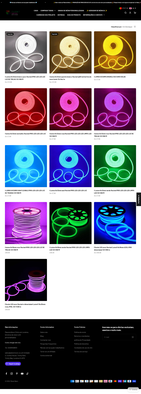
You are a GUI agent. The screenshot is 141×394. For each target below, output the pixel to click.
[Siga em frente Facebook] (6, 373)
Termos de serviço (81, 351)
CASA (36, 10)
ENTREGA (61, 15)
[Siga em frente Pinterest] (16, 373)
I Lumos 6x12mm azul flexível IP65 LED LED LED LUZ (68, 190)
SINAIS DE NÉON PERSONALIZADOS (71, 10)
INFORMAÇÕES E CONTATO (92, 15)
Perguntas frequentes (48, 344)
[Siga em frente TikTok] (27, 373)
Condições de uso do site (83, 348)
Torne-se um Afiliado (47, 351)
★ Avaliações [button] (139, 199)
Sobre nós (44, 332)
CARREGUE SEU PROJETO (45, 15)
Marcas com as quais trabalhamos (52, 348)
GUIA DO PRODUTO (74, 15)
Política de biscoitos (81, 344)
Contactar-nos (45, 340)
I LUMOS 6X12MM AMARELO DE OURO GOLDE (110, 77)
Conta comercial (46, 355)
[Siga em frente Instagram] (11, 373)
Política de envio (80, 332)
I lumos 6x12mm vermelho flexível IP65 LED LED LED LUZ (25, 134)
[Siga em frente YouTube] (22, 373)
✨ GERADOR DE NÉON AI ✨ (96, 10)
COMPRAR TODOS (47, 10)
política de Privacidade (82, 340)
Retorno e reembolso (82, 336)
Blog (42, 336)
